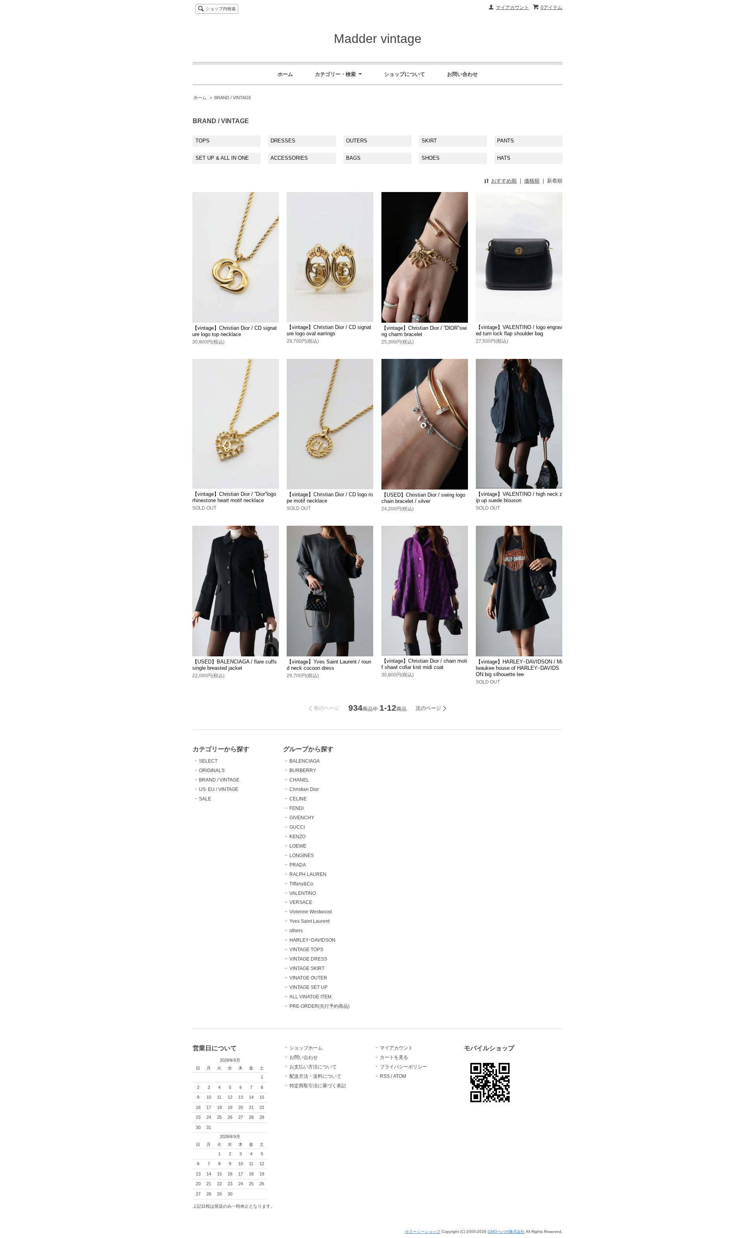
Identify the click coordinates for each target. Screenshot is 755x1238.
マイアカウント (512, 7)
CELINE (298, 799)
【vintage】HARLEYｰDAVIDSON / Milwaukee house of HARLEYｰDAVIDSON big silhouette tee (519, 668)
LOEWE (297, 846)
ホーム (285, 74)
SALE (205, 799)
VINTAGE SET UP (308, 987)
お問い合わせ (462, 74)
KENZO (297, 836)
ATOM (399, 1076)
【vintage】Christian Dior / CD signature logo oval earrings (329, 330)
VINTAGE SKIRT (306, 968)
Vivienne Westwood (310, 912)
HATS (503, 158)
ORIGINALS (212, 770)
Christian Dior (304, 789)
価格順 (532, 181)
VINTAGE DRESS (308, 959)
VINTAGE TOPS (306, 949)
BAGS (353, 158)
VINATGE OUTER (308, 978)
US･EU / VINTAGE (218, 789)
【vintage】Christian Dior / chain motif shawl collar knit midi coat (424, 664)
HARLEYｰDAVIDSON (312, 940)
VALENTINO (302, 893)
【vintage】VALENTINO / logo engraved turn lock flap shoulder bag (519, 330)
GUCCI (297, 827)
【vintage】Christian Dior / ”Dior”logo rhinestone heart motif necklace (234, 497)
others (296, 930)
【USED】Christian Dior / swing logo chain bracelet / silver (423, 498)
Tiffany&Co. (301, 884)
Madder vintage (378, 38)
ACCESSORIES (289, 158)
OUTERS (356, 141)
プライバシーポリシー (403, 1067)
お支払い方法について (313, 1067)
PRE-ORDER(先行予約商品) (319, 1006)
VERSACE (300, 902)
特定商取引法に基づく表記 (317, 1085)
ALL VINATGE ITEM (310, 997)
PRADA (297, 865)
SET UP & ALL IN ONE (222, 158)
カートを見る (394, 1057)
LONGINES (301, 855)
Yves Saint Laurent (309, 921)
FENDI (296, 808)
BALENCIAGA (304, 761)
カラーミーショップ (422, 1231)
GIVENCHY (301, 817)
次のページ (428, 708)
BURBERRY (302, 770)
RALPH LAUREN (307, 874)
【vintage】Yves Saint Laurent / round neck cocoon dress (329, 665)
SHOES (431, 158)
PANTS (505, 141)
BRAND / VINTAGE (232, 97)
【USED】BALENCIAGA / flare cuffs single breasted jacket (234, 665)
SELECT (208, 761)
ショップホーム (305, 1048)
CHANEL (299, 780)
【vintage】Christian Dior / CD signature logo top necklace (234, 331)
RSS (385, 1076)
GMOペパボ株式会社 (506, 1231)
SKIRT (429, 141)
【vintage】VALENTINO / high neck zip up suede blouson (519, 497)
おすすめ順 (504, 181)
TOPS (202, 141)
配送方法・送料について (315, 1076)
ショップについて (404, 74)
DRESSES (283, 141)
